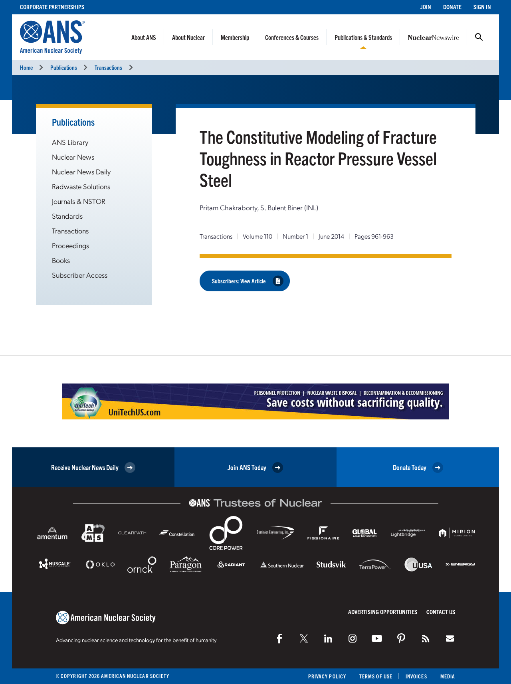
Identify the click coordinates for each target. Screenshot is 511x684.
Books (61, 260)
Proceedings (70, 245)
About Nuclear (188, 37)
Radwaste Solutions (81, 186)
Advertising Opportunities (382, 611)
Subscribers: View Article (238, 281)
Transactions (108, 67)
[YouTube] (377, 638)
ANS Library (70, 141)
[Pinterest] (401, 638)
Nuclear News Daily (81, 171)
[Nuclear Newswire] (425, 638)
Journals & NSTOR (78, 201)
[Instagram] (352, 638)
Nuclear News (73, 156)
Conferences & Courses (292, 37)
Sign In (482, 6)
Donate (452, 6)
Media (447, 676)
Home (26, 67)
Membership (235, 37)
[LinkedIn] (328, 638)
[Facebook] (279, 638)
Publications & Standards (363, 37)
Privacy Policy (327, 676)
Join (425, 6)
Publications (63, 67)
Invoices (416, 676)
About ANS (143, 37)
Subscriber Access (79, 274)
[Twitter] (304, 638)
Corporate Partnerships (52, 6)
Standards (67, 215)
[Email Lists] (450, 638)
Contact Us (440, 611)
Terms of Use (375, 676)
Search (479, 37)
